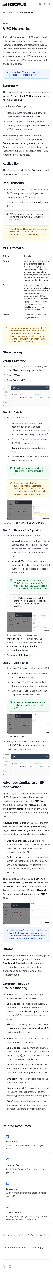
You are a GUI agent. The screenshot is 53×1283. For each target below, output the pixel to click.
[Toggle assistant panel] (45, 4)
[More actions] (49, 4)
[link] (26, 1142)
